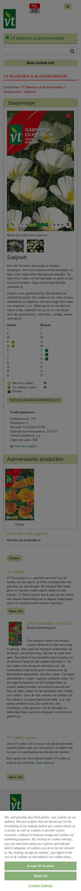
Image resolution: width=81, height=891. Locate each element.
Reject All (40, 876)
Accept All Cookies (40, 866)
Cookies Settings (40, 885)
